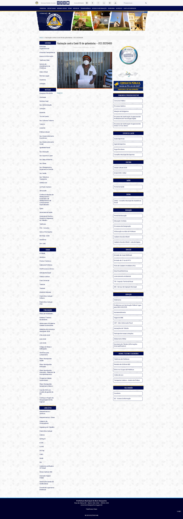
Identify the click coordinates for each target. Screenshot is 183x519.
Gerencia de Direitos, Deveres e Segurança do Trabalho (46, 218)
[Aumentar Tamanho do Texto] (92, 3)
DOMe (70, 8)
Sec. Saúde (43, 173)
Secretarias (51, 8)
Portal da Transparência (47, 52)
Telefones (43, 224)
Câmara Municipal (45, 273)
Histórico (42, 257)
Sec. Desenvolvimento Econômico (47, 137)
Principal (43, 8)
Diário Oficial (44, 72)
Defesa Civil (43, 182)
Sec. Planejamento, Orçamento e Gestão (46, 168)
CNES (41, 454)
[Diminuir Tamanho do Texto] (98, 3)
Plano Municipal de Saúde (46, 359)
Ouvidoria (111, 8)
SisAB (41, 458)
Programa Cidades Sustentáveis (46, 379)
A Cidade (42, 253)
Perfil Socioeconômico (47, 269)
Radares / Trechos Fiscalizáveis (45, 318)
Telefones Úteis (44, 60)
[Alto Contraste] (110, 3)
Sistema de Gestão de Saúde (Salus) (47, 482)
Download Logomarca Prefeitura (47, 488)
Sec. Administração (46, 105)
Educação (128, 210)
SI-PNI (42, 446)
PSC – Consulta (44, 228)
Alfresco (119, 8)
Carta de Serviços (129, 8)
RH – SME (43, 243)
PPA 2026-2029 (45, 335)
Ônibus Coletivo (45, 276)
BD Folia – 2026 (45, 236)
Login (179, 511)
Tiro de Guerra (44, 116)
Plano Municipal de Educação (46, 365)
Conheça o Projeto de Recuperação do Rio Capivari (47, 400)
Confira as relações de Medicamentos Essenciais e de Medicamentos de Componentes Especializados (46, 199)
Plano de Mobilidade (46, 313)
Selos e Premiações (46, 232)
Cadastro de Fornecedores (44, 422)
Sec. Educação (44, 152)
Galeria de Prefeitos (46, 265)
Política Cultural (44, 132)
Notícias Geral (44, 101)
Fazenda (42, 112)
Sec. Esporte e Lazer (46, 155)
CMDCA (42, 435)
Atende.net (43, 13)
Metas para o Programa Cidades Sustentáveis (47, 324)
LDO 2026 (43, 343)
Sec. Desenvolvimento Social (47, 143)
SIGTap (42, 450)
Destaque (43, 97)
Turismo (42, 124)
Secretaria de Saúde (46, 212)
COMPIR (42, 128)
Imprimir (60, 93)
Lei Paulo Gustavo (45, 187)
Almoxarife (43, 191)
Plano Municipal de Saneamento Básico (46, 385)
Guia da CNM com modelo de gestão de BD (46, 392)
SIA (41, 462)
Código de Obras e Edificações (45, 348)
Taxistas (42, 284)
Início (41, 37)
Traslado (42, 288)
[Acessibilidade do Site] (87, 3)
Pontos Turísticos (45, 261)
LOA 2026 (43, 339)
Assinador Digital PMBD (45, 477)
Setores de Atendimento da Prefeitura (45, 66)
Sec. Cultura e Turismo (47, 120)
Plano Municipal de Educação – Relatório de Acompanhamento (47, 372)
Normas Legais (62, 8)
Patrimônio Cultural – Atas (46, 303)
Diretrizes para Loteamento (44, 354)
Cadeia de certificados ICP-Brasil (47, 467)
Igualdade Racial (45, 147)
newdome (43, 239)
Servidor (76, 8)
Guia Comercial (44, 280)
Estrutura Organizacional (44, 47)
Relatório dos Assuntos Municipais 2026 (47, 330)
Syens (41, 208)
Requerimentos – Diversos (45, 412)
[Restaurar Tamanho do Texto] (104, 3)
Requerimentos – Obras (47, 417)
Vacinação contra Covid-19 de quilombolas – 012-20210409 (84, 43)
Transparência (85, 8)
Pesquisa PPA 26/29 (46, 93)
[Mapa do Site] (115, 3)
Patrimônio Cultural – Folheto (46, 297)
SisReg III (42, 439)
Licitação (42, 83)
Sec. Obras (43, 163)
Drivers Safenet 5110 (46, 472)
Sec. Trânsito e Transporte (44, 178)
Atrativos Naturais (45, 292)
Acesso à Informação (99, 8)
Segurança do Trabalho (47, 427)
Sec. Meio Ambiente (46, 159)
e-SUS (41, 443)
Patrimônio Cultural (46, 431)
